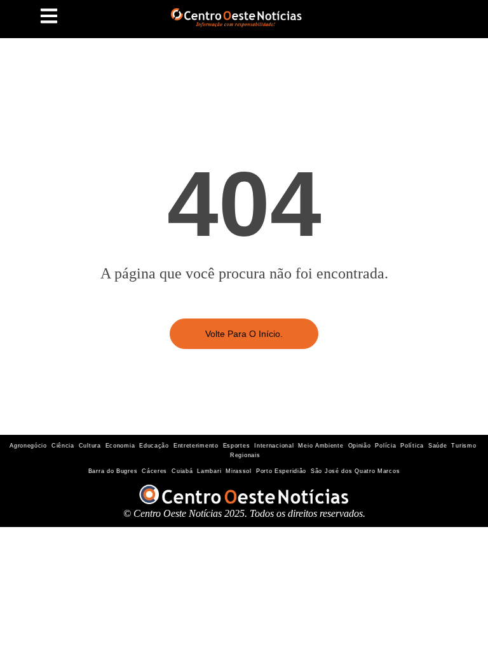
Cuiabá (182, 471)
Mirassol (239, 471)
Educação (154, 445)
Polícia (385, 445)
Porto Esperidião (281, 471)
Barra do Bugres (113, 471)
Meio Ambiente (320, 445)
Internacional (274, 445)
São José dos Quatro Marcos (355, 471)
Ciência (62, 445)
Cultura (90, 445)
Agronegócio (28, 445)
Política (412, 445)
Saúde (437, 445)
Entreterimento (196, 445)
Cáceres (154, 471)
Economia (120, 445)
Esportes (236, 445)
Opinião (359, 445)
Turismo (463, 445)
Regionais (245, 455)
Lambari (209, 471)
